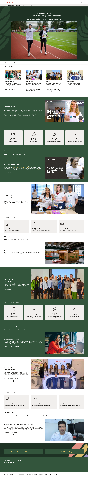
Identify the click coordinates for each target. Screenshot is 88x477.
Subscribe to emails (34, 474)
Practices (30, 5)
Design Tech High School (17, 167)
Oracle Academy (29, 62)
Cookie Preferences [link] (21, 474)
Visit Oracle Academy (9, 380)
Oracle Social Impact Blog (64, 452)
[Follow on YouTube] (8, 462)
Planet (26, 5)
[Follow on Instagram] (11, 462)
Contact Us (45, 474)
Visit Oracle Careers (8, 289)
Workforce (22, 62)
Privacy (11, 474)
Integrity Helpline (40, 474)
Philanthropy (18, 5)
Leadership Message (11, 5)
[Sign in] (81, 2)
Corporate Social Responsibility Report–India (23, 452)
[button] (4, 2)
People (23, 5)
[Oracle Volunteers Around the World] (64, 111)
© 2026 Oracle (6, 474)
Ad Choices (26, 474)
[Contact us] (83, 2)
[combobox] (44, 2)
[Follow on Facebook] (6, 462)
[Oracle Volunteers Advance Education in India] (64, 168)
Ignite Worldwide (13, 170)
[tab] (6, 154)
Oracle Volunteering (7, 62)
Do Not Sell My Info (15, 474)
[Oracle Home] (9, 2)
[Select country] (79, 2)
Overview (5, 5)
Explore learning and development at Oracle (13, 346)
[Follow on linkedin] (13, 462)
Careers (30, 474)
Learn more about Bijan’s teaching (11, 434)
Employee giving (16, 62)
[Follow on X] (4, 462)
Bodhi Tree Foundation (26, 167)
